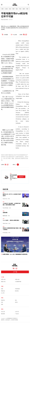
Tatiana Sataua (5, 223)
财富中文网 (5, 215)
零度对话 (3, 290)
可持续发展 (17, 288)
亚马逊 (6, 103)
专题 (27, 8)
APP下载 (15, 272)
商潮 (24, 8)
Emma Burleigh (5, 207)
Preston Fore (5, 198)
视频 (2, 304)
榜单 (13, 8)
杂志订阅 (3, 311)
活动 (10, 8)
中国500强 (17, 279)
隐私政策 (3, 313)
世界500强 (3, 279)
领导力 (16, 302)
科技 (20, 8)
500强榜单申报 (18, 281)
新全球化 (17, 290)
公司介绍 (17, 311)
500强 (6, 8)
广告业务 (17, 313)
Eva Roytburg (5, 232)
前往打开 (21, 176)
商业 (17, 8)
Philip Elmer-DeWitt (4, 19)
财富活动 (3, 300)
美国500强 (3, 281)
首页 (2, 8)
